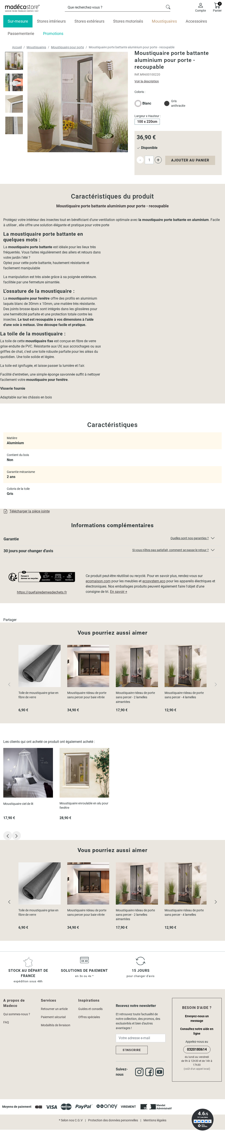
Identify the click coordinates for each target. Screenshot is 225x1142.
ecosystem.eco (153, 581)
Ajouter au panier (190, 160)
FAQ (6, 1022)
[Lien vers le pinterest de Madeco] (160, 1072)
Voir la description (146, 81)
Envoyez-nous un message (197, 1018)
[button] (112, 540)
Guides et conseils (90, 1009)
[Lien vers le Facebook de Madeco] (150, 1072)
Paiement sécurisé (53, 1017)
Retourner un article (54, 1009)
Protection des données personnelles (113, 1120)
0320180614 (197, 1049)
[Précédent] (9, 901)
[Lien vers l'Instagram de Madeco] (140, 1072)
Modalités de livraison (55, 1025)
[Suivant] (216, 901)
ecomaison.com (98, 581)
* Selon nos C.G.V (71, 1120)
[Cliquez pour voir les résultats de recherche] (168, 6)
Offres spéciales (89, 1017)
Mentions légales (154, 1120)
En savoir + (118, 592)
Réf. (137, 74)
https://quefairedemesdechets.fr (42, 592)
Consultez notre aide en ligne (196, 1031)
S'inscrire (132, 1050)
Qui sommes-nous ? (16, 1014)
